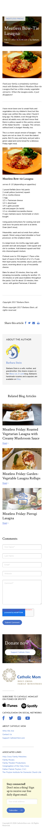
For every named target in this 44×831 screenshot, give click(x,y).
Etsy (18, 379)
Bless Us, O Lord (16, 373)
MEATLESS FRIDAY (15, 18)
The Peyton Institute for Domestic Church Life (21, 772)
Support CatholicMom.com (13, 738)
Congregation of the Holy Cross (15, 766)
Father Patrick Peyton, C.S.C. (14, 769)
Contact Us (7, 734)
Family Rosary (8, 760)
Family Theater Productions (14, 763)
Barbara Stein (14, 363)
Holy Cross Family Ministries (14, 756)
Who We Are (8, 731)
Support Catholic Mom (20, 652)
